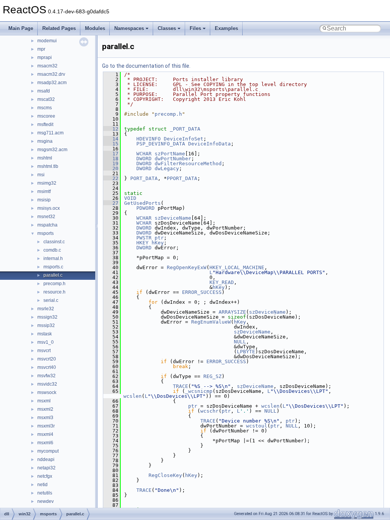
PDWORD (145, 208)
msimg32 (46, 183)
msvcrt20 (46, 359)
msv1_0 (45, 342)
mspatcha (47, 225)
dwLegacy (167, 168)
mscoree (46, 116)
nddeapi (45, 459)
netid (42, 484)
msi (41, 174)
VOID (130, 198)
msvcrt (44, 350)
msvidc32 (47, 384)
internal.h (53, 258)
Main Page (20, 28)
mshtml (44, 158)
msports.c (53, 267)
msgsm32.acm (52, 149)
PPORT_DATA (182, 178)
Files (195, 28)
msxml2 (45, 409)
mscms (44, 107)
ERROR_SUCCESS (202, 292)
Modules (95, 28)
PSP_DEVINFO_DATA (160, 144)
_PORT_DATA (185, 129)
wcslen (132, 396)
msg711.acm (50, 133)
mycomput (48, 451)
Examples (226, 28)
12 (110, 129)
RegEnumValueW (211, 322)
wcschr (209, 411)
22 (110, 178)
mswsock (46, 392)
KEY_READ (221, 282)
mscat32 (46, 99)
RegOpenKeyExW (186, 267)
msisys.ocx (48, 208)
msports (45, 233)
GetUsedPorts (142, 203)
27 (110, 203)
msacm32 (47, 66)
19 (110, 163)
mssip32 (46, 325)
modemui (47, 40)
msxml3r (46, 426)
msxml (44, 401)
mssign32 (47, 317)
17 (110, 153)
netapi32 (46, 468)
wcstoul (256, 426)
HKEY (142, 243)
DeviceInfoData (209, 144)
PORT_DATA (144, 178)
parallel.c (52, 275)
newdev (45, 501)
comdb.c (52, 250)
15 (110, 144)
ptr (159, 238)
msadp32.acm (52, 82)
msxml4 (45, 434)
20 (110, 168)
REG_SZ (212, 376)
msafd (43, 91)
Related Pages (59, 28)
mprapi (44, 57)
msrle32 (45, 308)
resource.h (54, 292)
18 (110, 158)
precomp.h (54, 283)
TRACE (180, 386)
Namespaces (129, 28)
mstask (44, 334)
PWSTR (144, 238)
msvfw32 (46, 375)
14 (110, 139)
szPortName (170, 153)
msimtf (44, 191)
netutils (44, 493)
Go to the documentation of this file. (146, 66)
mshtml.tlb (47, 166)
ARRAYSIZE (232, 312)
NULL (240, 342)
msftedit (45, 124)
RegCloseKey (165, 475)
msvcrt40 (46, 367)
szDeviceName (173, 218)
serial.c (50, 300)
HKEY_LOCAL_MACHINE (236, 267)
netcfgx (44, 476)
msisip (44, 200)
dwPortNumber (173, 158)
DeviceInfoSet (183, 139)
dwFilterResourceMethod (188, 163)
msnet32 (46, 216)
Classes (167, 28)
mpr (41, 49)
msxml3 (45, 417)
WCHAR (144, 153)
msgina (45, 141)
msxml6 (45, 442)
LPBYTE (246, 351)
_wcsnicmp (199, 391)
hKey (158, 243)
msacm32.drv (51, 74)
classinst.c (54, 241)
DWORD (144, 158)
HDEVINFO (148, 139)
